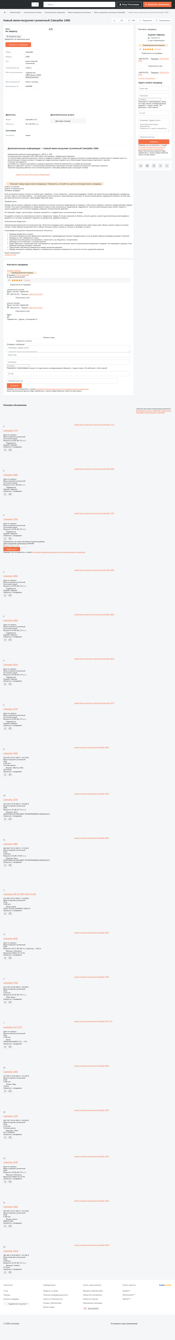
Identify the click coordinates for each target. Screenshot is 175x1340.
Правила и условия (50, 1291)
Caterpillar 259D (10, 576)
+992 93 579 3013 (35, 308)
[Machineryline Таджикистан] (16, 4)
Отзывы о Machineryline (52, 1303)
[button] (114, 20)
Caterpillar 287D (10, 665)
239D (27, 57)
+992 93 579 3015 (35, 294)
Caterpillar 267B (10, 1162)
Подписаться (12, 549)
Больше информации (146, 78)
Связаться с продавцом (18, 45)
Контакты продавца (11, 1299)
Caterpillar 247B (10, 1116)
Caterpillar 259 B (10, 1251)
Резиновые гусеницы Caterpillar (148, 411)
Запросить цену (14, 36)
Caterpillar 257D (10, 709)
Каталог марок (49, 1307)
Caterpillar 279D (10, 519)
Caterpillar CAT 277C (12, 1027)
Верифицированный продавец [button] (22, 273)
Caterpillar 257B (10, 800)
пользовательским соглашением (76, 389)
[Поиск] (45, 4)
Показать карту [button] (49, 337)
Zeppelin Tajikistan (14, 270)
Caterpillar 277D (10, 430)
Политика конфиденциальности (55, 1295)
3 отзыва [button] (27, 280)
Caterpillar (29, 52)
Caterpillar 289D (10, 620)
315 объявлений (22, 275)
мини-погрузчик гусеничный (31, 62)
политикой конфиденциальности (48, 389)
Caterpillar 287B (10, 938)
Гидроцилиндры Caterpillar (154, 412)
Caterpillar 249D (10, 475)
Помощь (7, 1295)
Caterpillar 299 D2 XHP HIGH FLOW (19, 894)
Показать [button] (25, 294)
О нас (6, 1291)
